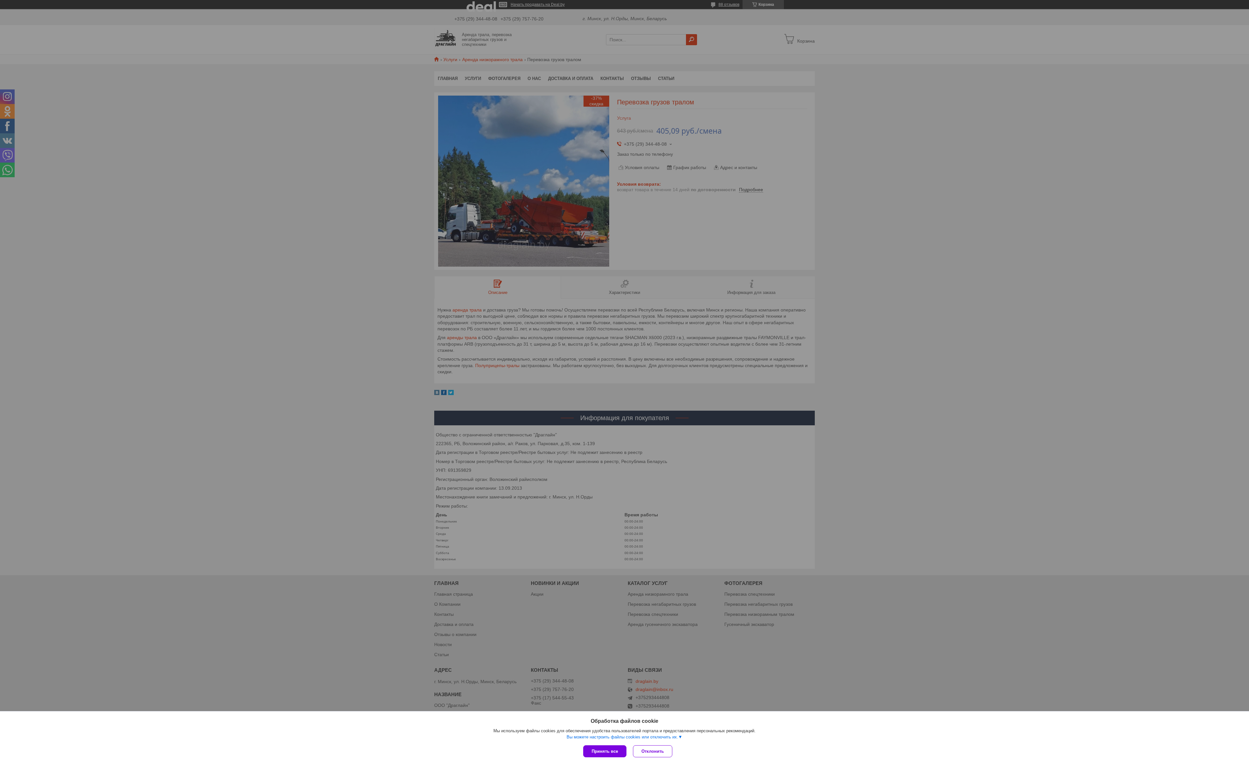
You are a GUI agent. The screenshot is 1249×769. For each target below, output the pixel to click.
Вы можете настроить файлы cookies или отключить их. (622, 737)
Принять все (605, 751)
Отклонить (652, 751)
